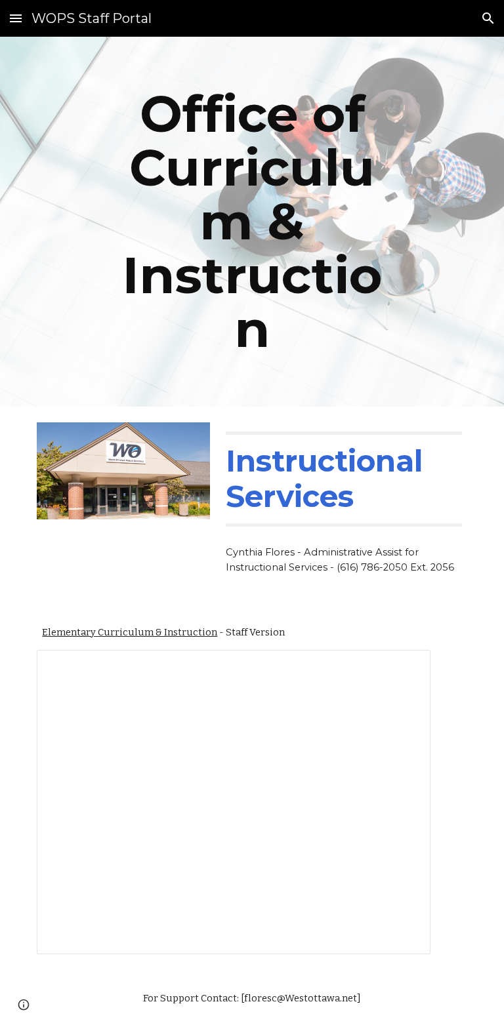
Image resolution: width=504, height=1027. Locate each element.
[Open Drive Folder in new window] (405, 667)
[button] (16, 18)
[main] (251, 221)
